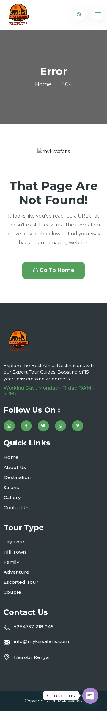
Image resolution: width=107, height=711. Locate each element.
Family (11, 562)
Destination (17, 477)
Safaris (11, 487)
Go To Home (57, 270)
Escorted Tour (21, 582)
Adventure (16, 572)
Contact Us (17, 507)
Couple (12, 592)
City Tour (14, 542)
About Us (15, 467)
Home (43, 84)
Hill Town (15, 552)
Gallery (12, 497)
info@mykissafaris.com (41, 641)
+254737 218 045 (34, 626)
